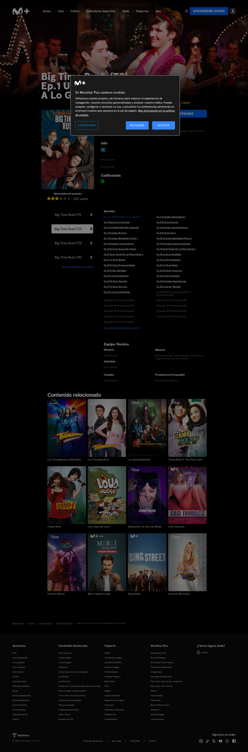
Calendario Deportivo (114, 710)
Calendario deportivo (101, 11)
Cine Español (18, 662)
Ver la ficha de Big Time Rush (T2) (121, 328)
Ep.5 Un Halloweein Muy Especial (121, 227)
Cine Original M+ (20, 658)
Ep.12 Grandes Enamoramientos (173, 243)
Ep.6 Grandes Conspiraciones (172, 227)
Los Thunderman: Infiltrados (64, 459)
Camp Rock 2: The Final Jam (185, 459)
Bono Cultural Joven (160, 705)
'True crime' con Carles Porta (72, 695)
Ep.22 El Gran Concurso (169, 270)
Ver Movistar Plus (158, 653)
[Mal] (53, 198)
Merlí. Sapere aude (99, 593)
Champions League (113, 658)
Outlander (63, 667)
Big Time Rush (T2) (68, 229)
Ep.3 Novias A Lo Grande (117, 222)
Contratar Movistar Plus (161, 676)
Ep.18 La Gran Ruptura (168, 259)
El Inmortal (63, 676)
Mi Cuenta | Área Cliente (162, 662)
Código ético (156, 672)
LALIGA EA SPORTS (113, 662)
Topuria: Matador (112, 695)
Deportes (142, 11)
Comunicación (157, 719)
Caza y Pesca (64, 714)
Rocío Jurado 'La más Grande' (72, 691)
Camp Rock (54, 526)
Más (158, 11)
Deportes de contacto (115, 700)
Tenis (125, 11)
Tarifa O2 (155, 710)
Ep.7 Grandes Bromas (115, 233)
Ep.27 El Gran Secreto (115, 286)
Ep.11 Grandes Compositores (119, 243)
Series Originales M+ (21, 695)
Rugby (107, 691)
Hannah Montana (179, 593)
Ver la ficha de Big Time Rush (77, 266)
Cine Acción (17, 672)
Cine (61, 11)
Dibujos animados (67, 705)
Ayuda (205, 652)
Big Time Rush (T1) (68, 215)
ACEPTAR (164, 125)
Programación (111, 719)
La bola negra (65, 658)
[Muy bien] (65, 198)
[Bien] (61, 198)
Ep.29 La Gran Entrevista (117, 292)
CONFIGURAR (86, 125)
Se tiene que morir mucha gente (73, 672)
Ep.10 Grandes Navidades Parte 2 (174, 238)
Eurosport (109, 705)
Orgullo (15, 719)
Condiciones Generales (161, 667)
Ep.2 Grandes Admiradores (171, 217)
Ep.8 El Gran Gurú (166, 233)
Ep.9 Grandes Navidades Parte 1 (120, 238)
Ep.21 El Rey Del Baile (115, 270)
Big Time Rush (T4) (68, 257)
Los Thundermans (98, 459)
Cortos (15, 676)
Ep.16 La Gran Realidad (169, 254)
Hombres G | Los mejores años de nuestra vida (80, 686)
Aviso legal (116, 741)
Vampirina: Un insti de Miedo (145, 526)
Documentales (19, 710)
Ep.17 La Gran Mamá (114, 259)
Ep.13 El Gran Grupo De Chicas (120, 249)
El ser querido (65, 653)
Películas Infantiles (21, 686)
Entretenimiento (19, 714)
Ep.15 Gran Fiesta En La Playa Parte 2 (123, 254)
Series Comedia (19, 705)
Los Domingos (65, 662)
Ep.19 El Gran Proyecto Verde (119, 265)
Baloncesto (110, 681)
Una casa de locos (99, 526)
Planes (154, 691)
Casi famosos (176, 526)
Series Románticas (20, 700)
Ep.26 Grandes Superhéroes (171, 281)
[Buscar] (186, 11)
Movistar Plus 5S (66, 719)
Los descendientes (139, 459)
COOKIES (152, 741)
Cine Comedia (18, 667)
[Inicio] (20, 11)
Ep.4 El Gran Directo (167, 222)
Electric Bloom (56, 593)
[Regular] (57, 198)
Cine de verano (19, 681)
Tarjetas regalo (157, 714)
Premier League (112, 667)
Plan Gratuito (157, 695)
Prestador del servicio (93, 741)
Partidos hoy (110, 714)
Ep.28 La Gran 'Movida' (169, 286)
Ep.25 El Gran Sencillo (115, 281)
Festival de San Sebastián (70, 700)
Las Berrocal (64, 681)
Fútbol (75, 11)
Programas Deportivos (69, 710)
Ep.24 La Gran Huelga (168, 275)
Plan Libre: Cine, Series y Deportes (166, 681)
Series (47, 11)
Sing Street (134, 593)
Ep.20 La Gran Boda (167, 265)
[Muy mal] (49, 198)
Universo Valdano (113, 676)
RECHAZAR (137, 125)
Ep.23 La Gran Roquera (116, 275)
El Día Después (111, 672)
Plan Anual (155, 700)
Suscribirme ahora (209, 11)
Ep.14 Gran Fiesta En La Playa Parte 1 (176, 249)
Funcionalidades (158, 658)
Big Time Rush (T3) (68, 243)
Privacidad (135, 741)
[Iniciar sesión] (233, 11)
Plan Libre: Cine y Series (162, 686)
